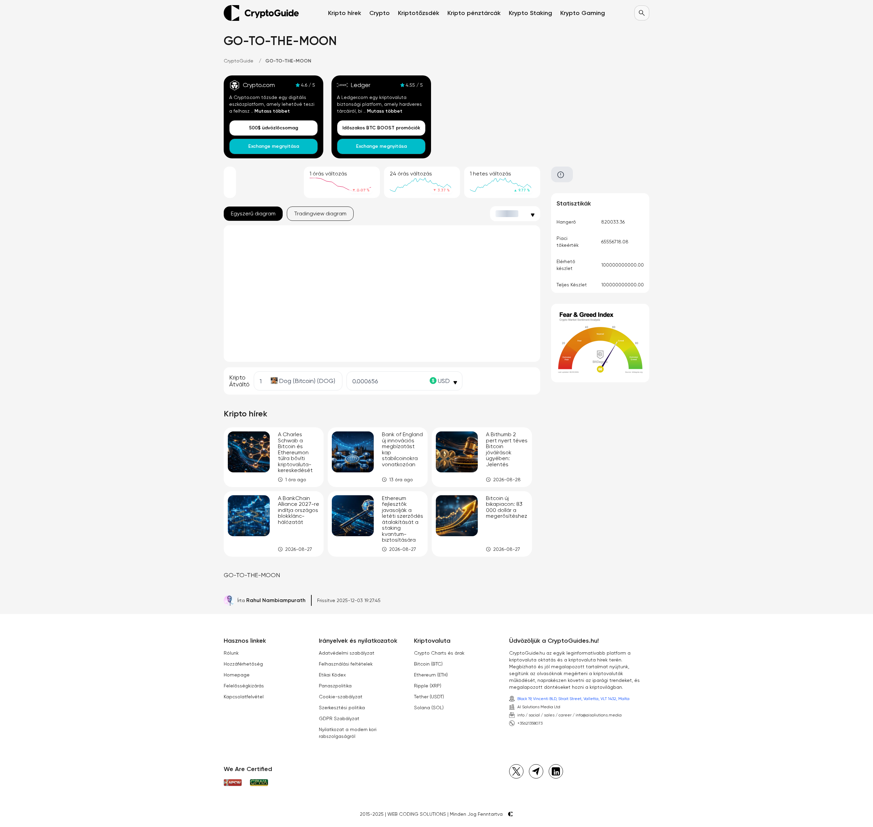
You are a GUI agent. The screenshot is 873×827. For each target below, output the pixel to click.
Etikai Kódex (332, 675)
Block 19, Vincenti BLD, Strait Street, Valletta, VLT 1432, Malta (573, 698)
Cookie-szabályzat (340, 696)
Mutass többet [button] (272, 111)
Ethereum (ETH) (431, 675)
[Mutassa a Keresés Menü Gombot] (641, 12)
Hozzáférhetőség (243, 664)
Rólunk (231, 653)
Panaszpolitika (335, 685)
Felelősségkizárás (244, 685)
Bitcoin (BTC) (428, 664)
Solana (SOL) (429, 707)
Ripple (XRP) (427, 685)
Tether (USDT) (429, 696)
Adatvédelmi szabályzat (346, 653)
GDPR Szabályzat (339, 718)
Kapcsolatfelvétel (244, 696)
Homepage (237, 675)
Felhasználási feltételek (346, 664)
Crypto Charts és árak (439, 653)
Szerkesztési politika (342, 707)
